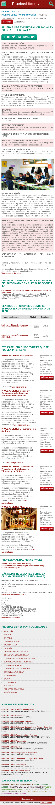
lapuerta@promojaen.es (10, 617)
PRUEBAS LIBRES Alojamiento (16, 507)
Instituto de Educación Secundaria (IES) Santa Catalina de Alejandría (14, 326)
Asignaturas (19, 22)
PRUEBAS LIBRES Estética (11, 747)
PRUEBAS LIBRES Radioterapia (13, 765)
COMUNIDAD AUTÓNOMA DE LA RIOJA (18, 662)
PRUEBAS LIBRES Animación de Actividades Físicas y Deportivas (26, 727)
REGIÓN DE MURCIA (12, 692)
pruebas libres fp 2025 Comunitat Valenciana (37, 792)
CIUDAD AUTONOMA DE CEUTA (16, 652)
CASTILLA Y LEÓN (10, 645)
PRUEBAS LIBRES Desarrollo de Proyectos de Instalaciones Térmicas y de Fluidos (17, 468)
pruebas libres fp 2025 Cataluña (13, 794)
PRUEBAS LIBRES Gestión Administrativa (17, 709)
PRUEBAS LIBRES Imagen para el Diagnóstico (19, 753)
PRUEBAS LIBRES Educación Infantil (15, 770)
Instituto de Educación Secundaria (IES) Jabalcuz (14, 336)
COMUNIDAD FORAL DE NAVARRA (17, 669)
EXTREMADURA (10, 675)
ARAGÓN (7, 635)
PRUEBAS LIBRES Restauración (17, 355)
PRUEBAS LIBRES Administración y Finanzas (19, 735)
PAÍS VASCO (8, 686)
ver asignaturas (20, 387)
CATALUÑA (8, 648)
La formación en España (10, 568)
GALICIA (7, 679)
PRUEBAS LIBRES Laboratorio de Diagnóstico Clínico (22, 759)
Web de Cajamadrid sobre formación (15, 563)
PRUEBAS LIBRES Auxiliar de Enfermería (17, 721)
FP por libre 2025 (14, 792)
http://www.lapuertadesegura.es (13, 595)
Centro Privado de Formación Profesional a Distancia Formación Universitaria (26, 291)
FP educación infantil (34, 565)
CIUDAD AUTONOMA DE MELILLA (16, 655)
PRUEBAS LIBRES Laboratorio (13, 715)
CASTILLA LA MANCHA (12, 641)
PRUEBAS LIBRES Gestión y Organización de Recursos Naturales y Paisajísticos (15, 393)
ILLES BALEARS (10, 682)
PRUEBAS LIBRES (9, 11)
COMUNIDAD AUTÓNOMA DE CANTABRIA (19, 658)
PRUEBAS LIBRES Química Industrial (26, 787)
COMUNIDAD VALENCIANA (14, 672)
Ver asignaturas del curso (11, 273)
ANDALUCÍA (8, 631)
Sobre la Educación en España (13, 565)
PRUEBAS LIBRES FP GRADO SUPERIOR (19, 15)
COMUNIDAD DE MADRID (13, 665)
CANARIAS (8, 638)
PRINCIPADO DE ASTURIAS (14, 689)
